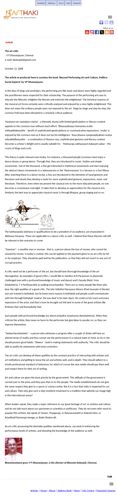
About (52, 490)
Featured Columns (105, 490)
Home (43, 490)
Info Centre (88, 490)
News (77, 490)
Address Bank (65, 490)
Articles (34, 490)
